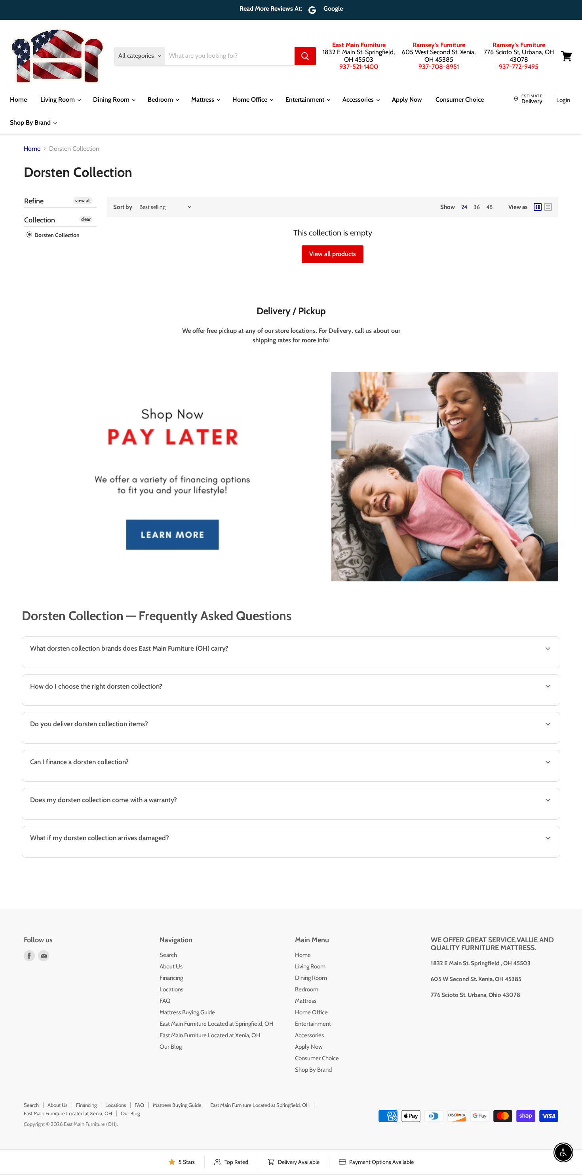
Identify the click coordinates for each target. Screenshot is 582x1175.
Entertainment (305, 99)
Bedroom (161, 99)
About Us (171, 966)
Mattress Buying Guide (187, 1012)
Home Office (250, 99)
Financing (171, 977)
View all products (332, 254)
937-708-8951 (438, 66)
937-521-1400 (358, 66)
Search (168, 955)
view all (83, 200)
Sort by (122, 207)
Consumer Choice (460, 99)
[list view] (548, 207)
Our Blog (171, 1046)
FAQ (165, 1000)
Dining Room (112, 99)
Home (18, 99)
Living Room (58, 99)
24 (464, 207)
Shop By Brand (31, 122)
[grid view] (538, 207)
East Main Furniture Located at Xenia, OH (210, 1035)
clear (86, 219)
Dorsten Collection (56, 235)
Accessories (358, 99)
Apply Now (407, 99)
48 (489, 207)
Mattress (203, 99)
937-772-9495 (518, 66)
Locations (171, 989)
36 (477, 207)
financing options (89, 780)
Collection (39, 220)
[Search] (305, 56)
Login (563, 100)
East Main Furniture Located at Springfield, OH (217, 1023)
